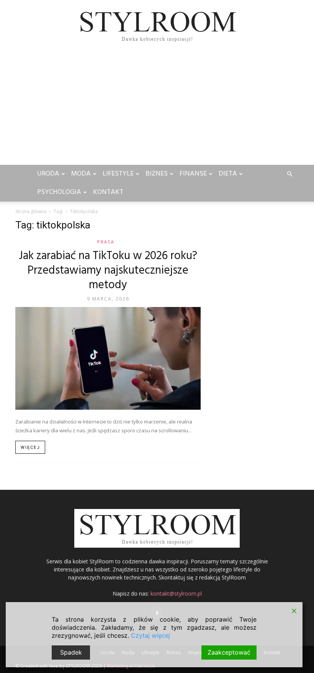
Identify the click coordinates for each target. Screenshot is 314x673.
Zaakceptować (229, 652)
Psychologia (59, 192)
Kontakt (108, 192)
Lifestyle (118, 173)
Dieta (228, 173)
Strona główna (30, 211)
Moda (81, 173)
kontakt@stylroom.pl (176, 593)
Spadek (71, 652)
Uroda (48, 173)
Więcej (30, 447)
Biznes (157, 173)
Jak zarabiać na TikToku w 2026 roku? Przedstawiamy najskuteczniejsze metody (108, 270)
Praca (105, 242)
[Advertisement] (157, 107)
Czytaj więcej (150, 635)
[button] (289, 174)
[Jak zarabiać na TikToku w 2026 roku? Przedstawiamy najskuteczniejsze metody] (108, 358)
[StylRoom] (157, 25)
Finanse (193, 173)
